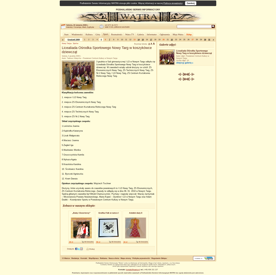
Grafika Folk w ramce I (108, 213)
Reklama (103, 258)
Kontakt (83, 258)
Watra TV (129, 34)
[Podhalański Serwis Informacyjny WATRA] (138, 21)
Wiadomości (77, 34)
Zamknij (191, 3)
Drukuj (91, 249)
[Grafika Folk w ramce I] (108, 239)
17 (151, 39)
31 (209, 39)
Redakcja (75, 258)
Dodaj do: (70, 249)
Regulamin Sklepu (159, 258)
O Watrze (66, 258)
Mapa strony (126, 258)
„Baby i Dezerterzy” (81, 213)
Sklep (189, 34)
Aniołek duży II (135, 213)
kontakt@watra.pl (133, 270)
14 (139, 39)
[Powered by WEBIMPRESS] (204, 260)
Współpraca (94, 258)
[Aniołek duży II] (135, 239)
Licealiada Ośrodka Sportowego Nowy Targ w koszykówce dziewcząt (194, 52)
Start (66, 34)
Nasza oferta (114, 258)
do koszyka (88, 242)
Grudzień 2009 (74, 39)
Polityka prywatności (141, 258)
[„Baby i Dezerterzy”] (81, 239)
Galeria (140, 34)
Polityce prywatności (173, 3)
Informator (152, 34)
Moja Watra (178, 34)
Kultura (89, 34)
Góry (98, 34)
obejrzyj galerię (184, 63)
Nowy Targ (66, 43)
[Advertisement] (186, 104)
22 (172, 39)
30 (205, 39)
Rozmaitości (116, 34)
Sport (105, 34)
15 (143, 39)
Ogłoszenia (165, 34)
